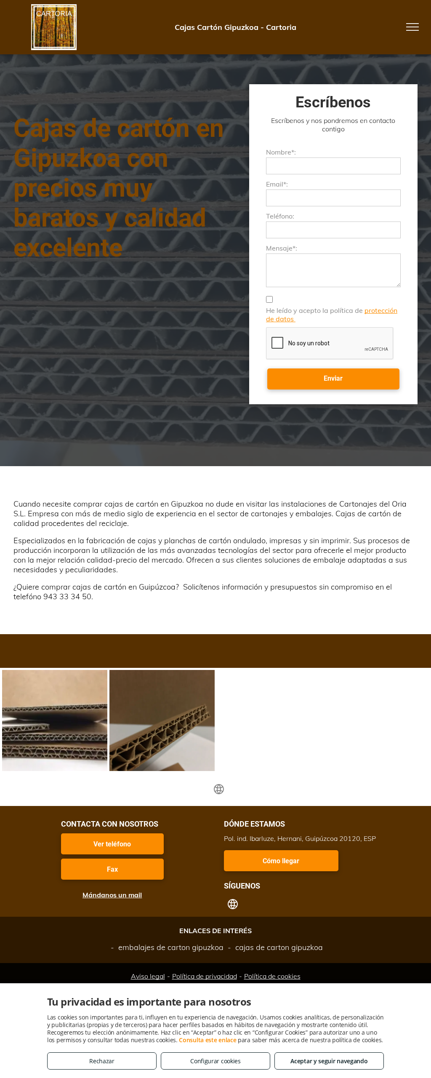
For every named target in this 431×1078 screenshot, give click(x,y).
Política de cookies (272, 976)
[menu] (412, 27)
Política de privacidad (204, 976)
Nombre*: (281, 152)
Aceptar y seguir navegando (328, 1061)
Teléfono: (280, 216)
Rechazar (101, 1061)
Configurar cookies (215, 1061)
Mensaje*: (281, 248)
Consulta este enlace (207, 1040)
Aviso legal (148, 976)
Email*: (277, 184)
